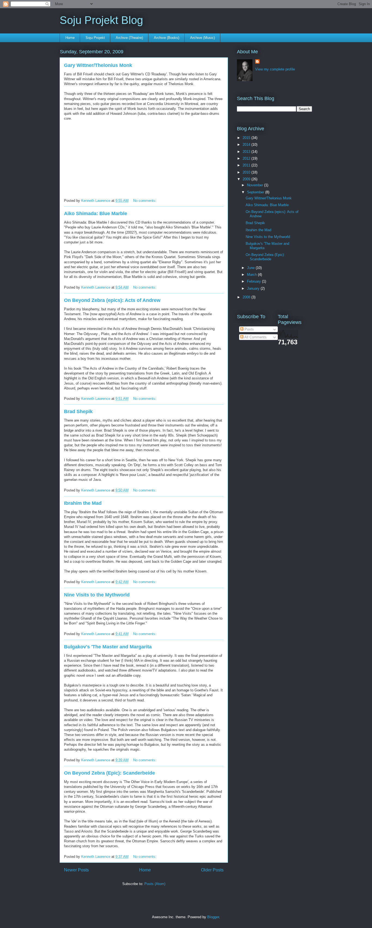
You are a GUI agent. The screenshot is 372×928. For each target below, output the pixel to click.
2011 (247, 165)
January (254, 288)
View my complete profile (275, 69)
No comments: (145, 201)
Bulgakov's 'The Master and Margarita (108, 646)
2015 (247, 138)
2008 (247, 297)
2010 (247, 172)
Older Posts (212, 870)
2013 (247, 152)
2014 (247, 145)
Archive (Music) (202, 38)
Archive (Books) (166, 38)
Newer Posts (76, 870)
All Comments (255, 337)
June (251, 268)
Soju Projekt (95, 38)
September (256, 192)
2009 (247, 179)
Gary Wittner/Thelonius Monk (98, 65)
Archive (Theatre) (129, 38)
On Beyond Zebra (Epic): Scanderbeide (109, 773)
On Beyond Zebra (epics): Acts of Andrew (112, 300)
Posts (248, 329)
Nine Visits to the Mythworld (97, 595)
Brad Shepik (78, 411)
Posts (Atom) (154, 884)
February (254, 281)
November (255, 185)
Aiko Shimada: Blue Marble (95, 213)
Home (70, 38)
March (252, 275)
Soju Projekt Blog (101, 20)
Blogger (213, 917)
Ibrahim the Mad (83, 503)
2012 (247, 158)
